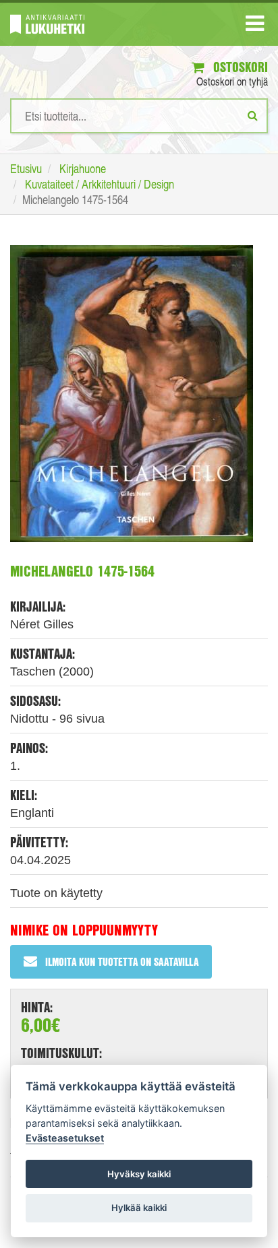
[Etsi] (253, 115)
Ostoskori (239, 67)
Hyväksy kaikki (139, 1174)
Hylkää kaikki (139, 1207)
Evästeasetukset (65, 1138)
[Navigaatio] (255, 26)
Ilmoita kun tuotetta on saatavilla (121, 961)
